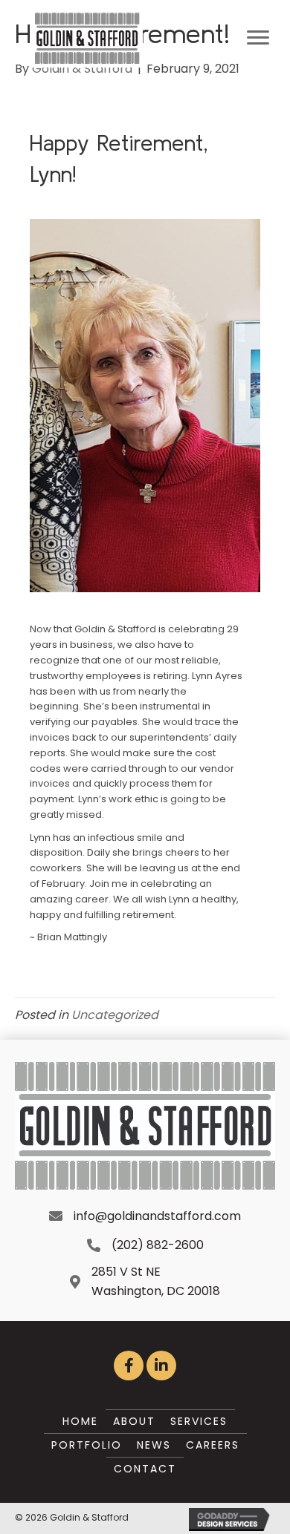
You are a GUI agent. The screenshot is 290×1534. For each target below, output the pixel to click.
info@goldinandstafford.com (157, 1216)
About (134, 1421)
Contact (145, 1468)
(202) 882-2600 (158, 1244)
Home (80, 1421)
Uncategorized (114, 1014)
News (154, 1445)
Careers (212, 1445)
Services (199, 1421)
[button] (129, 1365)
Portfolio (86, 1445)
